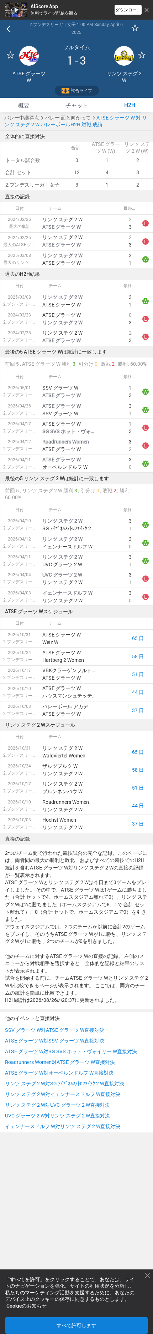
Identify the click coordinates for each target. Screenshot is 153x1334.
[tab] (23, 105)
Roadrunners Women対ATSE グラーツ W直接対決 (60, 1062)
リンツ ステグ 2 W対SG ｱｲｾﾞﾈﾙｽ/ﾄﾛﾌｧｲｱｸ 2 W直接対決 (64, 1083)
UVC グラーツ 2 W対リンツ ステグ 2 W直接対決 (57, 1115)
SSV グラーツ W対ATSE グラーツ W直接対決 (54, 1030)
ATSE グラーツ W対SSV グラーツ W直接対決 (54, 1041)
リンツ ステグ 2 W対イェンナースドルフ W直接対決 (62, 1094)
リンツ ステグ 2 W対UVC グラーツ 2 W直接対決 (57, 1105)
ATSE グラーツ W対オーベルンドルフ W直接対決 (59, 1073)
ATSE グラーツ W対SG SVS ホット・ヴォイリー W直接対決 (71, 1051)
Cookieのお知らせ (26, 1306)
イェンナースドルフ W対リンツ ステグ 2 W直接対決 (62, 1126)
